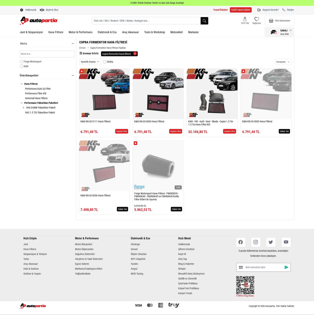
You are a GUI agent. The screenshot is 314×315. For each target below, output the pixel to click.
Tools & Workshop (154, 32)
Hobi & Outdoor (31, 268)
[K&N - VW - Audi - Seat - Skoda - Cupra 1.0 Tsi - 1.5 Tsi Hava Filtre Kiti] (212, 94)
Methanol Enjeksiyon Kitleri (88, 268)
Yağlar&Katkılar (82, 273)
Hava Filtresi (55, 32)
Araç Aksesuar (130, 32)
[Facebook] (240, 242)
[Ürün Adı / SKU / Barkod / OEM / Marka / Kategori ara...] (204, 20)
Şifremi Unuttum (186, 249)
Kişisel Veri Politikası (188, 288)
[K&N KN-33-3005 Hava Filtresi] (266, 94)
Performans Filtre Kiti (35, 93)
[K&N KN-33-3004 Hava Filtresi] (158, 94)
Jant (25, 244)
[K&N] (85, 115)
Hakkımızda (184, 244)
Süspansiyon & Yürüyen (35, 254)
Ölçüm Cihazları (138, 254)
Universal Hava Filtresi (36, 98)
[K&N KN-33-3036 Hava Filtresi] (104, 165)
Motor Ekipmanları (84, 249)
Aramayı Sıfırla (90, 53)
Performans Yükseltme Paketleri (41, 102)
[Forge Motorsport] (139, 187)
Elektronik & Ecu (107, 32)
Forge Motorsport (32, 61)
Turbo (26, 258)
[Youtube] (286, 242)
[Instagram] (255, 242)
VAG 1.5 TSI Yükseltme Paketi (40, 112)
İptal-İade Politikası (188, 283)
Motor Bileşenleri (83, 244)
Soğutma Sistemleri (85, 254)
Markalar (193, 32)
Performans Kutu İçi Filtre (38, 88)
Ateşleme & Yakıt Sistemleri (89, 258)
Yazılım (134, 263)
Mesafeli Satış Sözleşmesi (191, 273)
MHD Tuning (137, 273)
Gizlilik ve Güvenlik (187, 278)
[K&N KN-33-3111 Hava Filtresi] (104, 94)
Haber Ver (284, 131)
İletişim (182, 268)
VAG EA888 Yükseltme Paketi (40, 107)
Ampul (134, 268)
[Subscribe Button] (286, 267)
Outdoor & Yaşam (32, 273)
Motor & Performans (80, 32)
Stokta (110, 61)
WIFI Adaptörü (138, 258)
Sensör (134, 249)
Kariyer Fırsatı (185, 293)
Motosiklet (176, 32)
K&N (26, 66)
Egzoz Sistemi (82, 263)
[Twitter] (270, 242)
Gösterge (135, 244)
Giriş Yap (182, 258)
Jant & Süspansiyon (31, 32)
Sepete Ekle (121, 131)
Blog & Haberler (186, 263)
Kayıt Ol (182, 254)
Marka (23, 43)
